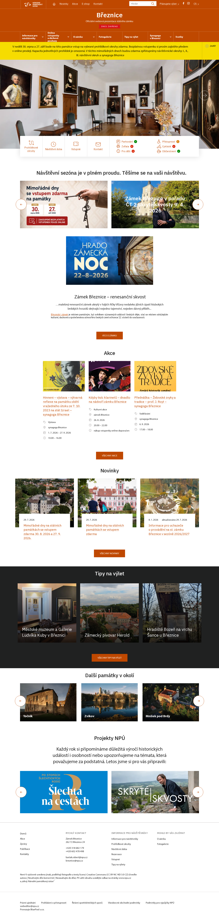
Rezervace (116, 854)
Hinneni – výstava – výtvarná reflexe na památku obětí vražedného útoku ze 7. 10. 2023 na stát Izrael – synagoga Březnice (62, 406)
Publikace (25, 848)
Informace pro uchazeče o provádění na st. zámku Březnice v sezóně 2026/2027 (169, 529)
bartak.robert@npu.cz (76, 857)
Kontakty (24, 853)
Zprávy (23, 843)
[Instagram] (188, 4)
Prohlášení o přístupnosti (54, 902)
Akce (75, 3)
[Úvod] (54, 3)
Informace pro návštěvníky (124, 838)
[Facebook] (183, 4)
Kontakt (98, 3)
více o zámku (109, 335)
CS (195, 3)
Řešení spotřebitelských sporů (87, 902)
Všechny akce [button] (109, 455)
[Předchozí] (14, 95)
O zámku (161, 838)
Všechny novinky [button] (109, 553)
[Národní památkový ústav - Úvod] (33, 4)
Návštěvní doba (119, 849)
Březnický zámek (59, 314)
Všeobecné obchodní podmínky (124, 902)
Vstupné (115, 859)
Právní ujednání (28, 902)
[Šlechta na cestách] (64, 792)
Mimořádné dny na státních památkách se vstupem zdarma (105, 529)
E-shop (86, 3)
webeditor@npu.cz (29, 906)
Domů (23, 833)
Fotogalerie (163, 843)
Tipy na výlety (118, 864)
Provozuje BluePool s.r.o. (32, 909)
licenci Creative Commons (92, 874)
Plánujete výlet (168, 3)
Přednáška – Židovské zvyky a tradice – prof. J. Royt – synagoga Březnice (155, 402)
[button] (21, 204)
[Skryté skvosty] (155, 792)
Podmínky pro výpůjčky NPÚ (160, 902)
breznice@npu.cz (74, 860)
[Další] (204, 95)
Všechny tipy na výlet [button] (110, 657)
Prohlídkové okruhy (121, 843)
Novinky (63, 3)
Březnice (110, 15)
